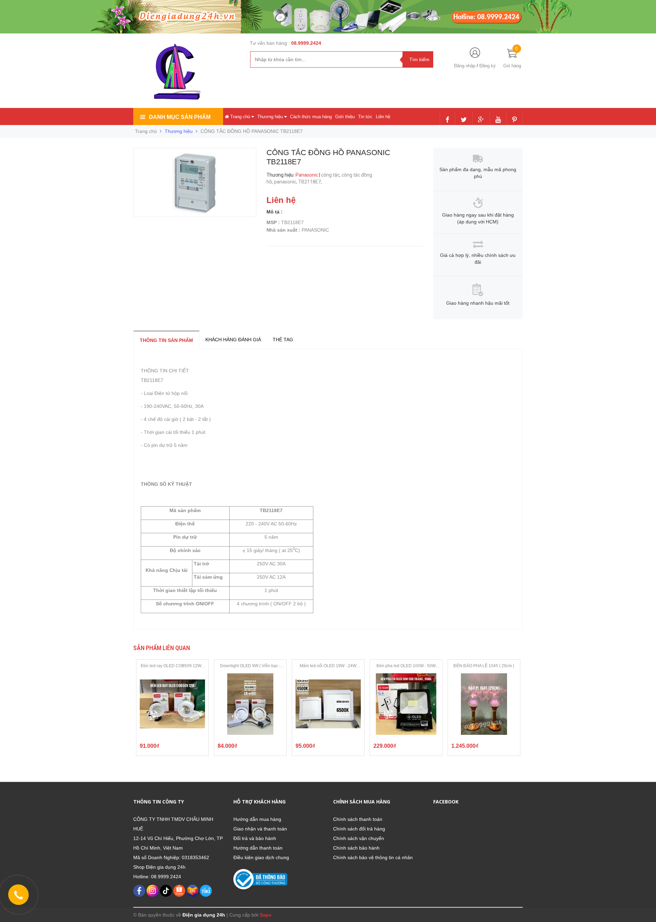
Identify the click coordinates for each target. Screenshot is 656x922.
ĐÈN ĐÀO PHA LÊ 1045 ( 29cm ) (483, 665)
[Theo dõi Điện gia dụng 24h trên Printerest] (514, 120)
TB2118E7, (310, 181)
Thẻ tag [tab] (283, 339)
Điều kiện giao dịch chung (261, 857)
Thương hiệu (270, 116)
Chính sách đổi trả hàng (359, 828)
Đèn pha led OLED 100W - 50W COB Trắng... (406, 666)
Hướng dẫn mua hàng (257, 819)
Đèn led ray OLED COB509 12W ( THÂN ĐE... (172, 666)
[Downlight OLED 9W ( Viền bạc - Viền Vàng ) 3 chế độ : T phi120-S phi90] (250, 704)
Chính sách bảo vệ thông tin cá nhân (373, 857)
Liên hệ (383, 116)
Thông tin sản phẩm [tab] (166, 340)
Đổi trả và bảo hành (254, 838)
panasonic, (286, 181)
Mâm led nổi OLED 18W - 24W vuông (328, 666)
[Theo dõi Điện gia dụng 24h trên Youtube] (498, 120)
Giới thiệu (345, 116)
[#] (328, 16)
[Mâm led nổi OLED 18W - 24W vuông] (328, 704)
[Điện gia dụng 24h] (178, 71)
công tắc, (331, 175)
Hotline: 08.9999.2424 (157, 876)
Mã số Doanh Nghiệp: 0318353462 (171, 857)
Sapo (266, 915)
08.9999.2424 (306, 43)
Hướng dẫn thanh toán (258, 848)
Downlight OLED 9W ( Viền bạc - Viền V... (250, 666)
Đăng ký (487, 65)
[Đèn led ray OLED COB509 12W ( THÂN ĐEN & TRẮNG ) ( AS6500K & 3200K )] (172, 704)
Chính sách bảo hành (356, 848)
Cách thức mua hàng (311, 116)
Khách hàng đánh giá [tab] (233, 339)
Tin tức (365, 116)
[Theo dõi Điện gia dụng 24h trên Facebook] (447, 120)
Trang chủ (240, 116)
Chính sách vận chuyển (358, 838)
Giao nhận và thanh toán (260, 828)
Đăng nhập (464, 65)
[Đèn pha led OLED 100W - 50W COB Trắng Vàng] (406, 704)
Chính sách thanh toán (357, 819)
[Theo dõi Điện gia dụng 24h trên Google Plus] (481, 120)
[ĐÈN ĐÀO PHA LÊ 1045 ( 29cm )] (484, 704)
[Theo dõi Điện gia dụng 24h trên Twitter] (464, 120)
